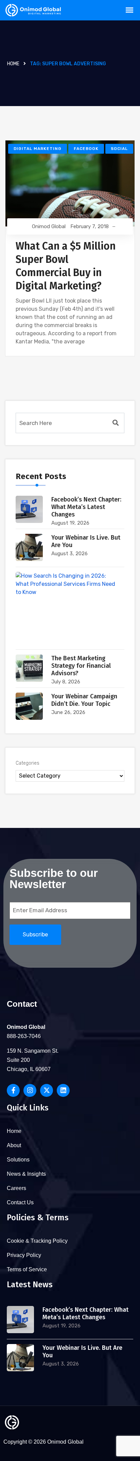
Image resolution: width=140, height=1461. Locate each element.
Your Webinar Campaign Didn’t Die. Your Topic (84, 700)
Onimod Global (49, 226)
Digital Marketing (38, 148)
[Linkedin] (63, 1090)
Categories (27, 763)
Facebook (86, 148)
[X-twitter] (46, 1090)
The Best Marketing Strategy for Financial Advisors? (81, 666)
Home (13, 64)
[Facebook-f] (13, 1090)
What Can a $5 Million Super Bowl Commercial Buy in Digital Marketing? (66, 266)
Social (119, 148)
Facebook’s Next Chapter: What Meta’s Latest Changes (86, 507)
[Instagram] (29, 1090)
